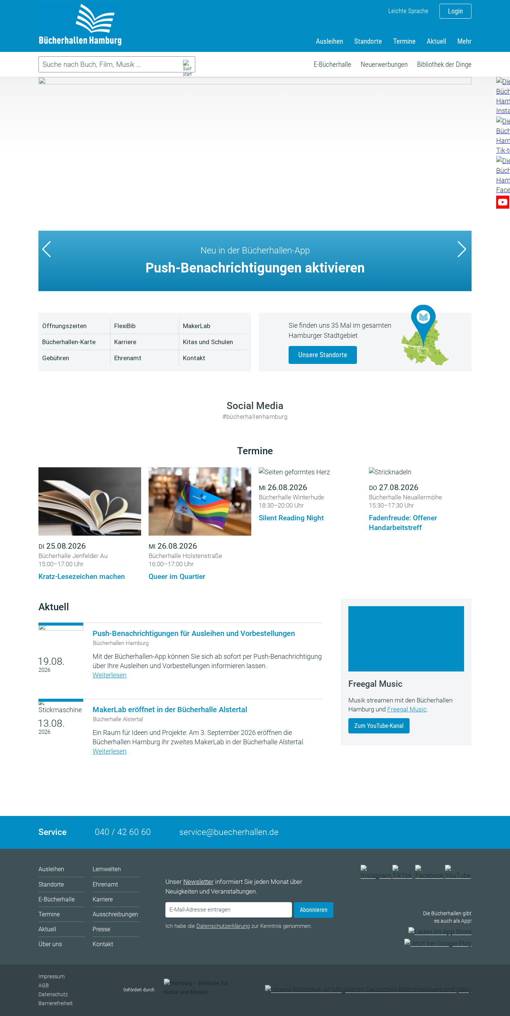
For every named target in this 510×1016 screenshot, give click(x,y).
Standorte (368, 41)
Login (455, 11)
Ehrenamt (128, 358)
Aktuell (436, 41)
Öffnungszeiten (64, 326)
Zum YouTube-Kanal (379, 725)
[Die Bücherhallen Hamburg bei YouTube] (458, 875)
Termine (404, 41)
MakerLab (196, 326)
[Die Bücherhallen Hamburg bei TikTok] (403, 875)
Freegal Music (407, 709)
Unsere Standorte (322, 354)
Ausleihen (329, 41)
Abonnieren (313, 909)
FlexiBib (125, 326)
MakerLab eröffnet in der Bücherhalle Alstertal (170, 709)
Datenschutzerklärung (223, 926)
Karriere (125, 342)
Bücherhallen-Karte (69, 342)
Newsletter (198, 881)
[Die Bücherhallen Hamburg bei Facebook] (429, 875)
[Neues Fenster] (502, 96)
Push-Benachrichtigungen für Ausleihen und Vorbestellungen (194, 633)
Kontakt (194, 358)
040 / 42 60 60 (123, 832)
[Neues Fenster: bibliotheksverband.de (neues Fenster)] (368, 990)
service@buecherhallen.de (229, 832)
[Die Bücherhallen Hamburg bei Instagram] (376, 875)
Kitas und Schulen (208, 342)
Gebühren (55, 358)
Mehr (464, 41)
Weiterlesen (110, 675)
